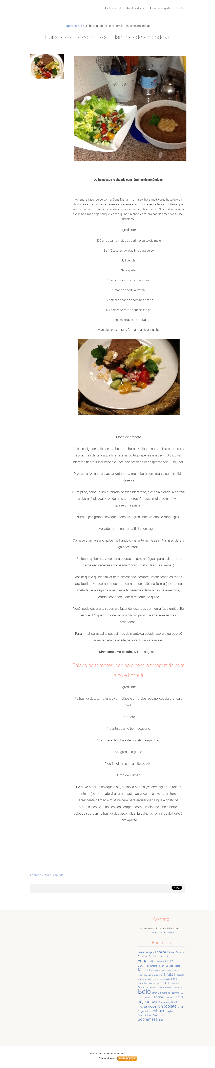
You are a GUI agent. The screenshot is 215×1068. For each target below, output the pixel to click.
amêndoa (165, 992)
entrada (158, 1010)
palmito (176, 992)
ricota (177, 966)
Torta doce (147, 1006)
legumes (178, 987)
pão (168, 1002)
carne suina (164, 956)
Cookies (180, 952)
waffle (141, 979)
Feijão (170, 1011)
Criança (169, 966)
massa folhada (158, 970)
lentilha (153, 966)
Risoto (174, 1002)
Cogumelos (144, 1011)
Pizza (171, 952)
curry (160, 987)
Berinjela (149, 952)
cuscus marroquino (153, 975)
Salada (141, 987)
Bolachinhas (144, 1015)
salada (59, 875)
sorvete (180, 975)
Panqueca (169, 997)
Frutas (169, 974)
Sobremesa (148, 1019)
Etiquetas (36, 875)
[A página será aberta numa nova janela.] (47, 66)
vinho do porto (173, 970)
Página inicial (73, 26)
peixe (174, 979)
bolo (182, 993)
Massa (144, 969)
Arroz (152, 956)
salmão (175, 983)
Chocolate (167, 1006)
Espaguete (167, 987)
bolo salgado (154, 983)
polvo (159, 961)
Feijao (156, 1015)
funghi (161, 966)
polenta (166, 983)
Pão (161, 1020)
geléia (148, 979)
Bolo (144, 991)
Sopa (153, 1002)
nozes (147, 997)
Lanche (157, 997)
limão (163, 1015)
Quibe (49, 875)
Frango (142, 956)
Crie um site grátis (108, 1058)
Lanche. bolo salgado (161, 979)
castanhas (151, 987)
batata (141, 952)
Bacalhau (161, 952)
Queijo (161, 1002)
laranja (155, 993)
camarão (142, 983)
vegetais (146, 960)
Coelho (181, 1007)
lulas (140, 975)
